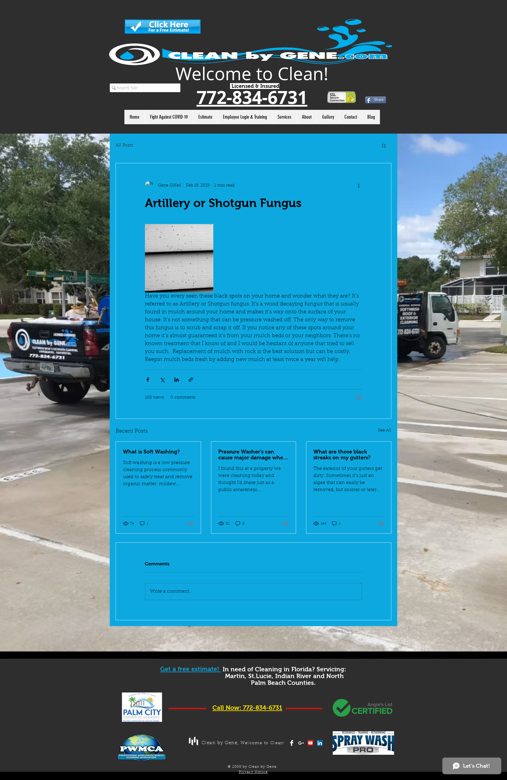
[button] (384, 145)
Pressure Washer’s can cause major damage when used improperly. (252, 454)
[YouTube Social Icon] (310, 743)
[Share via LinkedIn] (176, 379)
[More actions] (358, 185)
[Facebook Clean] (292, 743)
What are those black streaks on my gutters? (342, 454)
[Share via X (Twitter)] (162, 379)
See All (384, 430)
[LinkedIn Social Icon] (320, 743)
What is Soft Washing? (151, 452)
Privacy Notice (253, 772)
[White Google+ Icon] (301, 743)
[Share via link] (191, 379)
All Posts (124, 145)
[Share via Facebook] (148, 379)
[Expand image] (179, 258)
